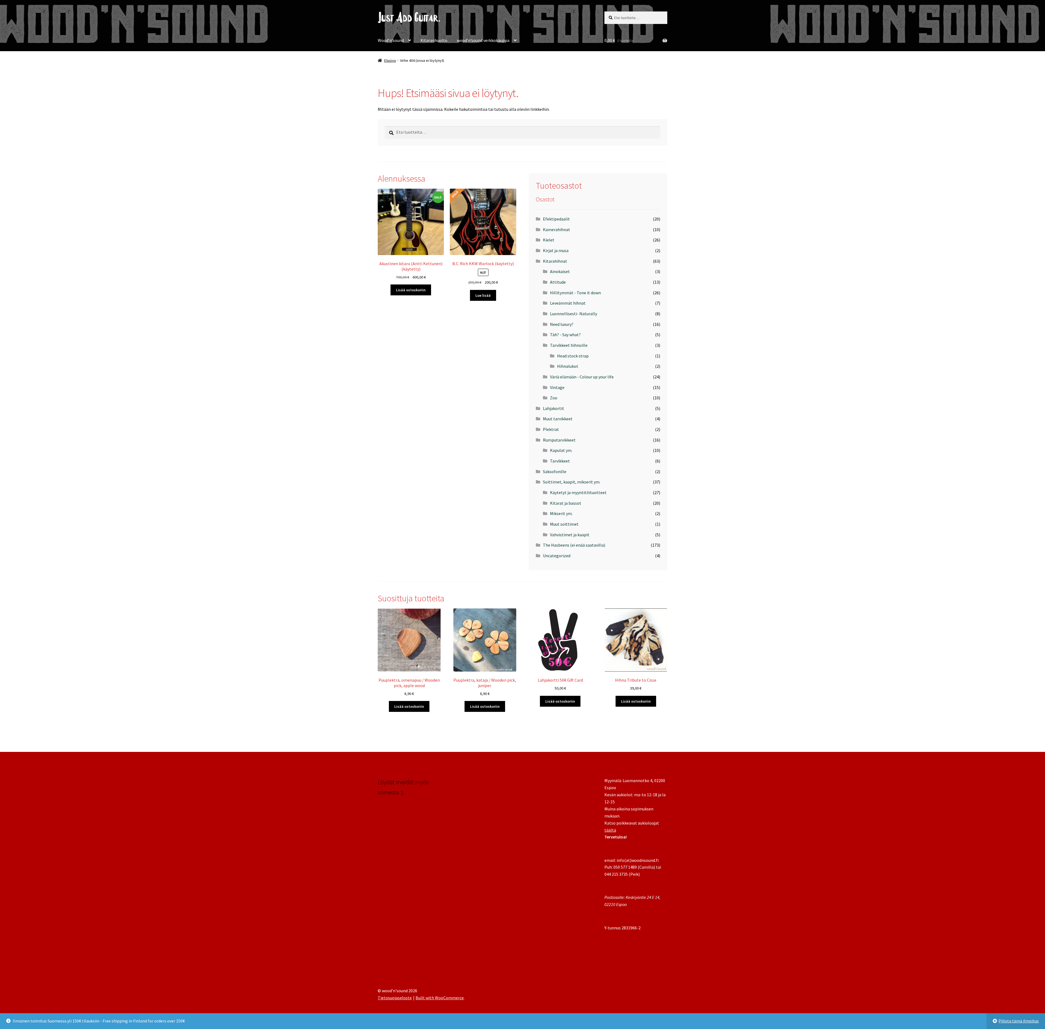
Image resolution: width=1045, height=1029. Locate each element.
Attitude (558, 282)
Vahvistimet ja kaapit (569, 534)
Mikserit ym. (561, 513)
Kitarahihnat (555, 261)
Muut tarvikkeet (558, 418)
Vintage (557, 387)
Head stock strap (573, 356)
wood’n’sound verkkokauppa (483, 40)
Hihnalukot (567, 366)
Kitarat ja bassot (565, 503)
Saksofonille (554, 471)
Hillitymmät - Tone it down (575, 292)
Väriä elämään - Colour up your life (582, 376)
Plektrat (551, 429)
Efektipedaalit (556, 219)
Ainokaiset (560, 271)
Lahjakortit (553, 408)
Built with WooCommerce (440, 997)
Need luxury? (561, 324)
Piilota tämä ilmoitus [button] (1018, 1021)
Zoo (553, 397)
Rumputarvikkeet (559, 440)
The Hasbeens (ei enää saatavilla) (574, 545)
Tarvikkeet (560, 461)
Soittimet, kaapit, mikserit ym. (571, 482)
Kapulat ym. (561, 450)
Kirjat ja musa (555, 250)
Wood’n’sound (391, 40)
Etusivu (390, 60)
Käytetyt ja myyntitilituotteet (578, 492)
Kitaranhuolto (433, 40)
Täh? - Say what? (565, 334)
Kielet (548, 240)
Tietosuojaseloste (395, 997)
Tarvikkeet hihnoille (569, 345)
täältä (610, 830)
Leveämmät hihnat (568, 303)
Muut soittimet (564, 524)
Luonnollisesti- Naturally (573, 313)
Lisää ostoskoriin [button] (411, 289)
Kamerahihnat (556, 229)
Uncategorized (556, 555)
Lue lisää (483, 295)
